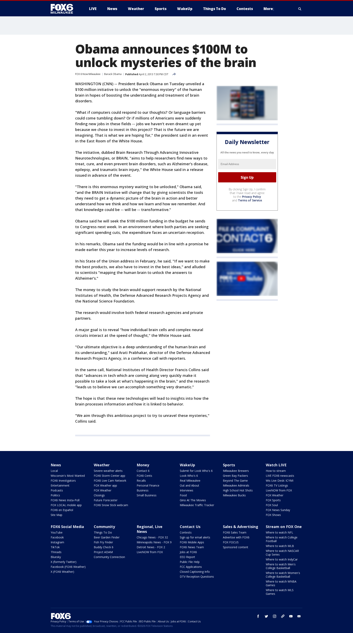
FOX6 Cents (144, 476)
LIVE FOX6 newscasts (280, 476)
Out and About (189, 485)
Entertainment (60, 485)
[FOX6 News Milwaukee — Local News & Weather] (64, 9)
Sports (229, 464)
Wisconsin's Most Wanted (68, 476)
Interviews (186, 490)
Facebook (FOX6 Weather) (68, 567)
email (299, 616)
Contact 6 (143, 471)
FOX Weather (102, 490)
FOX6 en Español (62, 510)
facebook (258, 616)
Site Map (56, 515)
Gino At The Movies (193, 500)
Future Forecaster (105, 500)
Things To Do (103, 532)
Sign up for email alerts (195, 537)
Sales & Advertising (240, 526)
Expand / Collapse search (299, 9)
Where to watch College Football (281, 539)
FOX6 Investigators (63, 480)
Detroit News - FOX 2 (151, 547)
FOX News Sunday (278, 510)
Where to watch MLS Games (280, 592)
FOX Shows (273, 515)
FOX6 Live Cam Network (110, 480)
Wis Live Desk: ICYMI (279, 480)
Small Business (146, 495)
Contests (186, 532)
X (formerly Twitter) (63, 562)
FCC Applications (191, 567)
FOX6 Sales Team (234, 532)
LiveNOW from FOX (279, 490)
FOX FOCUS (231, 542)
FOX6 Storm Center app (109, 476)
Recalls (141, 480)
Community (104, 526)
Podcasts (57, 490)
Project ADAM (103, 552)
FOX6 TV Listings (277, 485)
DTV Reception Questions (197, 576)
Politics (55, 495)
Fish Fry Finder (103, 542)
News (56, 464)
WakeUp (187, 464)
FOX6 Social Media (67, 526)
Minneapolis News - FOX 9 (154, 542)
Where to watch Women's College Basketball (283, 574)
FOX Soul (272, 505)
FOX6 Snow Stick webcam (111, 505)
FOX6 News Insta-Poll (65, 500)
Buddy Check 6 (103, 547)
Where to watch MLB (280, 546)
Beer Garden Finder (107, 537)
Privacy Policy (251, 197)
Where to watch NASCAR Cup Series (282, 552)
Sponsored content (235, 547)
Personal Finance (148, 485)
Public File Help (190, 562)
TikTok (55, 547)
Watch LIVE (276, 464)
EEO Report (187, 557)
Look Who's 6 (189, 476)
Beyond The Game (235, 480)
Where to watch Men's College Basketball (281, 566)
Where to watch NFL (279, 532)
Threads (56, 552)
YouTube (57, 532)
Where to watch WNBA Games (281, 583)
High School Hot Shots (238, 490)
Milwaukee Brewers (236, 471)
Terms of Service (250, 200)
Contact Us (190, 526)
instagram (274, 616)
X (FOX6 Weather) (62, 572)
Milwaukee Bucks (234, 495)
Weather (102, 464)
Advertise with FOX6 (236, 537)
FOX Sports (273, 500)
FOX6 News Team (192, 547)
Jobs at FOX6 (188, 552)
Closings (99, 495)
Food (183, 495)
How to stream (276, 471)
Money (143, 464)
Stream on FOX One (284, 526)
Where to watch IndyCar (282, 559)
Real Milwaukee (190, 480)
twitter (266, 616)
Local (54, 471)
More (268, 8)
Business (143, 490)
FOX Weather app (105, 485)
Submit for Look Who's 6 (196, 471)
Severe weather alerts (108, 471)
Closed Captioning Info (195, 572)
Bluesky (56, 557)
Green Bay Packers (235, 476)
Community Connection (109, 557)
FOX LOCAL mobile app (66, 505)
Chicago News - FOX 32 (152, 537)
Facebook (57, 537)
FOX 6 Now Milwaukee (88, 74)
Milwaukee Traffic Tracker (197, 505)
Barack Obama (113, 74)
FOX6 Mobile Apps (192, 542)
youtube (291, 616)
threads (282, 616)
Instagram (57, 542)
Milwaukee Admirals (236, 485)
